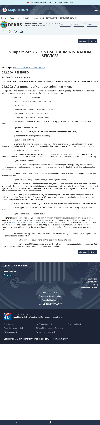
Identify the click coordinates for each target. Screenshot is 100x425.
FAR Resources (92, 282)
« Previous (83, 41)
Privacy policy (73, 324)
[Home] (18, 10)
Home (3, 18)
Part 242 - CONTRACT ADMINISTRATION (29, 67)
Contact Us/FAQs (50, 292)
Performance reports (44, 332)
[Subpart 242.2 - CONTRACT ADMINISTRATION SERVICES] (3, 32)
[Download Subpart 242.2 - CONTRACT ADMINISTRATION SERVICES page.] (21, 32)
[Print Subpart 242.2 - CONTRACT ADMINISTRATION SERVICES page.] (15, 32)
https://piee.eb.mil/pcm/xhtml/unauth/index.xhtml (22, 222)
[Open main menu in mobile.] (96, 10)
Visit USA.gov (60, 339)
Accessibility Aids (49, 300)
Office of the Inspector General (48, 328)
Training (94, 285)
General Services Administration (47, 317)
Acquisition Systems (89, 287)
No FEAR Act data (43, 324)
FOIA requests (9, 332)
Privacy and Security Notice (50, 296)
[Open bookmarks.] (9, 32)
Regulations (15, 18)
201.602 (93, 81)
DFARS (26, 18)
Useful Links (93, 279)
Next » (93, 41)
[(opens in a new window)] (8, 316)
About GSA (8, 324)
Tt (83, 422)
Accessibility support (12, 328)
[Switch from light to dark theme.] (50, 422)
